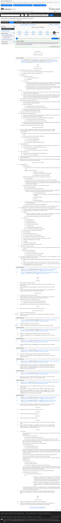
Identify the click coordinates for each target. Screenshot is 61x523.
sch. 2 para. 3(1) (26, 269)
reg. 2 (38, 62)
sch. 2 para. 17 (26, 350)
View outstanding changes (54, 46)
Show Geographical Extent (7, 34)
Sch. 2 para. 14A (23, 329)
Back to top (58, 509)
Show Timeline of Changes (7, 39)
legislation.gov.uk (8, 8)
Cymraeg (58, 11)
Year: (22, 13)
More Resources (27, 22)
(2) (49, 62)
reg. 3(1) (48, 62)
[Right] (59, 38)
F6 (28, 334)
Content (11, 22)
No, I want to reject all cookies (40, 5)
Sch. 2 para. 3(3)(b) (24, 272)
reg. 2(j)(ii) (25, 62)
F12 (46, 391)
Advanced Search (57, 15)
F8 (30, 355)
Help (7, 516)
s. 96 (37, 61)
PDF (34, 513)
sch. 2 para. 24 (26, 397)
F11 (32, 390)
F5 (16, 329)
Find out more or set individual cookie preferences (23, 5)
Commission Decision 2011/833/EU (17, 520)
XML (36, 513)
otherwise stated (32, 519)
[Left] (17, 38)
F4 (16, 314)
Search (51, 15)
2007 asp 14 (14, 20)
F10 (21, 377)
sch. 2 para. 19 (26, 361)
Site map (14, 516)
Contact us (24, 516)
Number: (26, 13)
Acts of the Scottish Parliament (6, 20)
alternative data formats (18, 513)
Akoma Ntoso (40, 513)
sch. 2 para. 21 (26, 382)
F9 (16, 372)
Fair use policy (38, 516)
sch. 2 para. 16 (26, 340)
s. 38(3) (49, 61)
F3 (23, 250)
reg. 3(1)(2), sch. (50, 270)
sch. (40, 62)
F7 (26, 344)
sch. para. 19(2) (53, 61)
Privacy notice (29, 516)
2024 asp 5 (46, 61)
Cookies (34, 516)
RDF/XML (48, 513)
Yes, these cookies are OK (7, 5)
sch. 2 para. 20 (26, 372)
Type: (29, 13)
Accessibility (19, 516)
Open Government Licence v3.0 (19, 519)
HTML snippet (31, 513)
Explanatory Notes (18, 22)
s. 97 (31, 61)
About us (10, 516)
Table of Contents (5, 22)
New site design (3, 516)
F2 (26, 170)
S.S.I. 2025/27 (43, 62)
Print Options (57, 24)
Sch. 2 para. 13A (23, 319)
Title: (1, 13)
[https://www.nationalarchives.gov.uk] (54, 8)
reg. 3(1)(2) (44, 321)
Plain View (51, 24)
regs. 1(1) (38, 270)
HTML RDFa (45, 513)
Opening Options (4, 41)
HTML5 (27, 513)
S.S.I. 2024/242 (34, 62)
